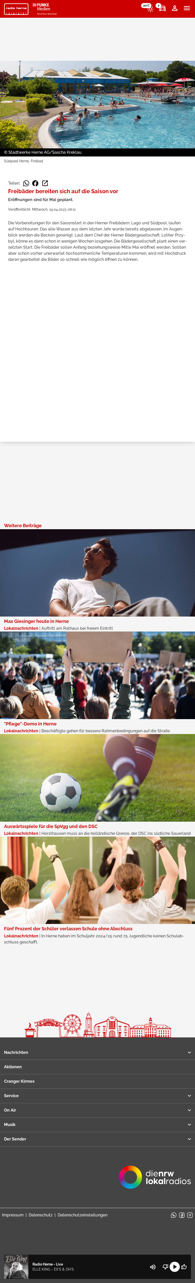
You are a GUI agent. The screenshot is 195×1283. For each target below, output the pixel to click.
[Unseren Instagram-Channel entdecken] (190, 1215)
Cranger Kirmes (19, 1081)
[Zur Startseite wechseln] (16, 9)
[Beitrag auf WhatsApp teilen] (26, 183)
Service (11, 1095)
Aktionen (13, 1066)
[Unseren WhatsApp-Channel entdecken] (174, 1215)
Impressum (13, 1215)
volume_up (152, 1267)
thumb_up (184, 1267)
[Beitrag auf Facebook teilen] (35, 183)
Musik (9, 1124)
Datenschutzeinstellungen (82, 1215)
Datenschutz (41, 1215)
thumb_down (165, 1267)
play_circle (175, 1267)
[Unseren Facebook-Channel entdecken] (182, 1215)
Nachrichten (16, 1052)
